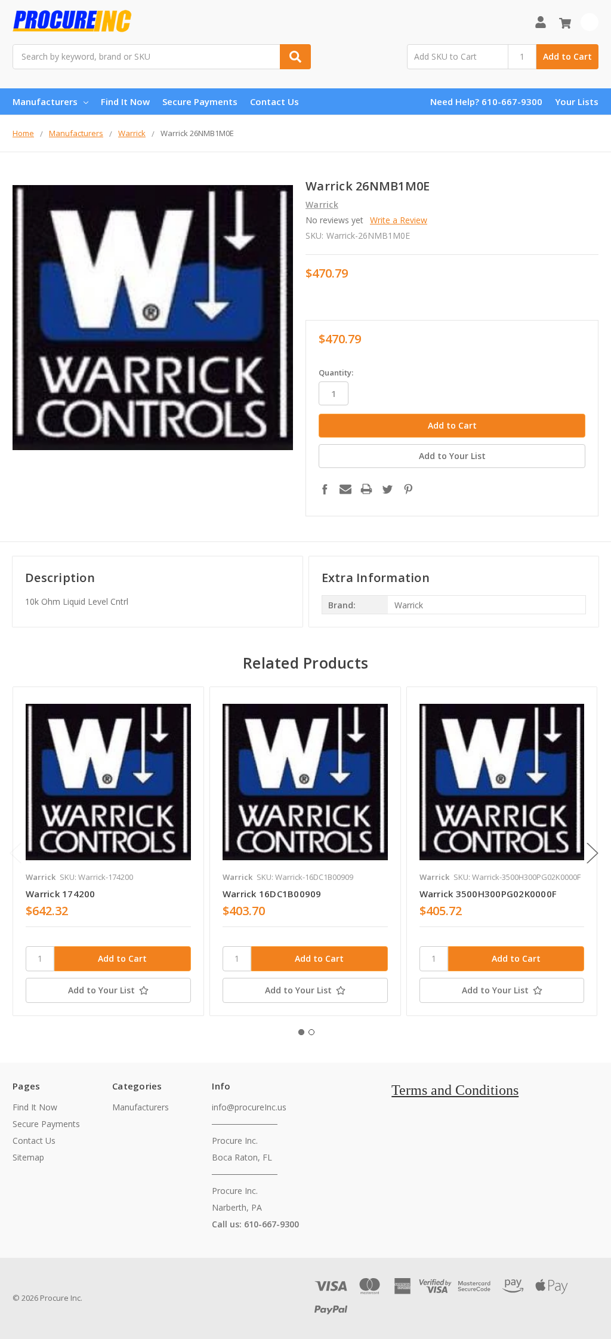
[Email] (345, 489)
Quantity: (336, 372)
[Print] (366, 489)
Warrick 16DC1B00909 (272, 894)
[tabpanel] (108, 851)
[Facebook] (325, 489)
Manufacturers (45, 101)
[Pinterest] (408, 489)
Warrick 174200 (60, 894)
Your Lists (576, 101)
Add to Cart (567, 56)
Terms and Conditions (455, 1090)
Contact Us (274, 101)
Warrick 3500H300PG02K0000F (488, 894)
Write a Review (398, 220)
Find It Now (125, 101)
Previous (15, 853)
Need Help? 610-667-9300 (486, 101)
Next (592, 853)
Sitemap (28, 1157)
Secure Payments (199, 101)
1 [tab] (301, 1032)
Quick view (108, 782)
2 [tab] (311, 1032)
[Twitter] (387, 489)
